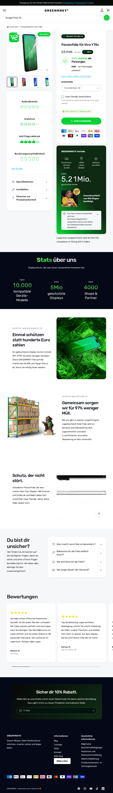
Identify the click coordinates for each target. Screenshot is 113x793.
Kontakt (57, 752)
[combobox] (56, 17)
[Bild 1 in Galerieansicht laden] (12, 82)
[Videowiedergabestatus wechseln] (99, 513)
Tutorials (58, 744)
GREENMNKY (11, 789)
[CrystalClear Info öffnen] (14, 37)
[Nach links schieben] (41, 70)
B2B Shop (58, 756)
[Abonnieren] (93, 710)
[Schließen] (98, 214)
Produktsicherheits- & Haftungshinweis (91, 764)
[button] (4, 10)
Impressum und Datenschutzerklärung (91, 753)
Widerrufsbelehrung (90, 759)
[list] (56, 290)
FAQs (56, 748)
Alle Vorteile (17, 168)
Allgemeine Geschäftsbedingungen (92, 746)
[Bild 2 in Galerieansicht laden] (24, 82)
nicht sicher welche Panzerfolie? (76, 76)
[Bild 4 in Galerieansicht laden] (47, 82)
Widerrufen (62, 761)
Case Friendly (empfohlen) (78, 97)
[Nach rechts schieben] (47, 70)
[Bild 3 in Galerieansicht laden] (35, 82)
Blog (56, 741)
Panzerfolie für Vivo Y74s (31, 27)
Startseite (14, 27)
